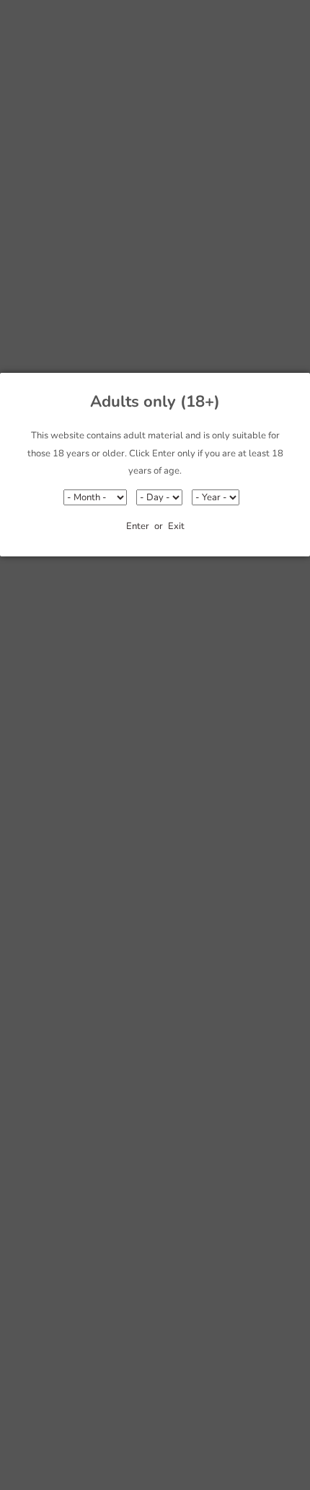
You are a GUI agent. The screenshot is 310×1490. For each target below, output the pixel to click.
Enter (137, 526)
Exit (176, 526)
